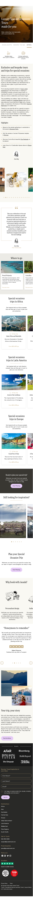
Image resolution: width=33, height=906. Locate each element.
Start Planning (16, 485)
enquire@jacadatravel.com (8, 841)
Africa (30, 45)
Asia (2, 809)
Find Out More (7, 738)
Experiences (8, 8)
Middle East (4, 826)
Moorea (6, 135)
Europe (3, 817)
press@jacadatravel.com (8, 848)
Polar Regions (5, 829)
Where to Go (19, 45)
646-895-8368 (5, 839)
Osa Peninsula (24, 139)
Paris (21, 102)
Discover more (5, 287)
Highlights (7, 45)
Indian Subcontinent (6, 820)
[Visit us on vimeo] (7, 856)
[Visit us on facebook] (2, 856)
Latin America (5, 823)
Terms (11, 883)
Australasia (4, 812)
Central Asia (4, 815)
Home (2, 8)
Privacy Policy (4, 883)
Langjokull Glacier (18, 100)
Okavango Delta (13, 129)
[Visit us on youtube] (5, 856)
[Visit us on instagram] (10, 856)
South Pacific (4, 832)
